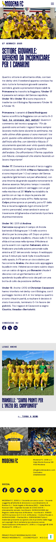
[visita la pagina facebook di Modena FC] (4, 490)
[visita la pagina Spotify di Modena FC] (33, 490)
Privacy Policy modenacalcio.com (19, 535)
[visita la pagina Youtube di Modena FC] (19, 490)
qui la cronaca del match (21, 120)
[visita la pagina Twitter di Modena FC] (40, 490)
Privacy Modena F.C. (11, 537)
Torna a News (28, 416)
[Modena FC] (12, 4)
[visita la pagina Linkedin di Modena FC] (26, 490)
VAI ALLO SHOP (14, 441)
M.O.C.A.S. (44, 537)
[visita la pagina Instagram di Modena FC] (12, 490)
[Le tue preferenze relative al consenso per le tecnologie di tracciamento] (51, 537)
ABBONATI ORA (42, 441)
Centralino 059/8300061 (39, 473)
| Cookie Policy (30, 537)
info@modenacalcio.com (43, 470)
